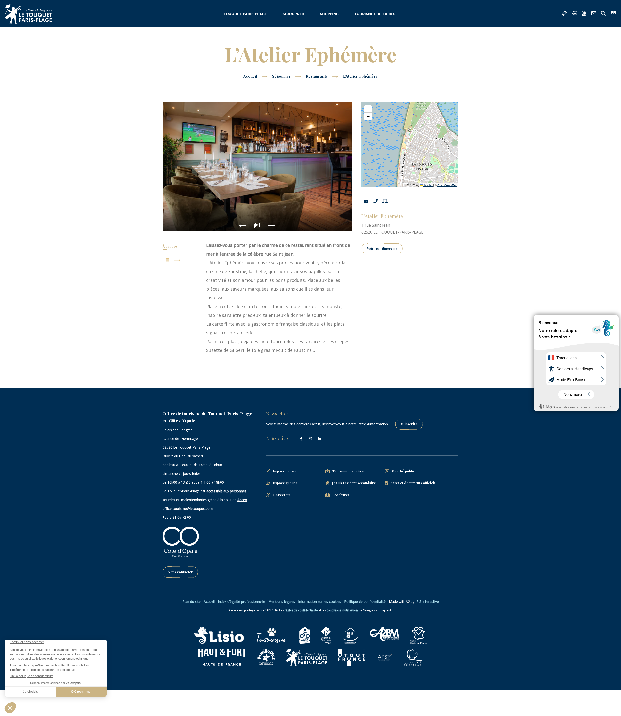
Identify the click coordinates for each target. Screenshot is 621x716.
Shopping (329, 14)
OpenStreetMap (447, 185)
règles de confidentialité (301, 610)
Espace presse (285, 471)
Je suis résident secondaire (354, 483)
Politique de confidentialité (365, 601)
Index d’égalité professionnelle (241, 601)
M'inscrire (408, 424)
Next (271, 226)
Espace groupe (285, 483)
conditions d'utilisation (342, 610)
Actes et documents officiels (413, 483)
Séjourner (293, 14)
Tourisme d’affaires (374, 14)
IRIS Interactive (427, 601)
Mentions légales (281, 601)
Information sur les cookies (319, 601)
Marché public (403, 471)
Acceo (242, 499)
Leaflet (428, 185)
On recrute (282, 495)
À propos (170, 246)
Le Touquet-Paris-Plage (242, 14)
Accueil (250, 76)
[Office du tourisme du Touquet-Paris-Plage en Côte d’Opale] (28, 14)
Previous (242, 226)
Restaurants (317, 76)
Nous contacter (180, 572)
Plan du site (191, 601)
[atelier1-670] (257, 166)
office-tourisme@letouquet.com (188, 508)
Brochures (341, 495)
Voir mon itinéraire (382, 248)
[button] (368, 109)
